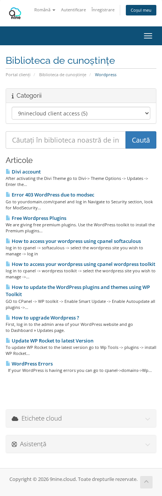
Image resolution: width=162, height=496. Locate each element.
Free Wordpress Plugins (38, 218)
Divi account (26, 171)
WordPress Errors (32, 363)
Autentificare (73, 9)
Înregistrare (103, 9)
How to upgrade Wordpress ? (45, 317)
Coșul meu (141, 10)
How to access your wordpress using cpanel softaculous (76, 241)
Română (43, 9)
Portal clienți (18, 74)
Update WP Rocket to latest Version (52, 340)
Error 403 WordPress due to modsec (52, 194)
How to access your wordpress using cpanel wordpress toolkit (83, 264)
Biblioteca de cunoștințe (62, 74)
